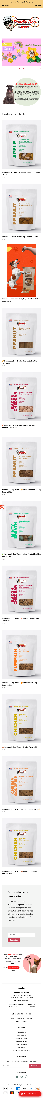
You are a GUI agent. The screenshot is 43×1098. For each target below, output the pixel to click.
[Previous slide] (14, 68)
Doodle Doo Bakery (28, 1085)
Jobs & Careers (21, 1044)
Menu (6, 5)
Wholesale (21, 1047)
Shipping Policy (21, 1038)
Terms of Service (21, 1041)
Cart (39, 5)
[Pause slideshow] (40, 68)
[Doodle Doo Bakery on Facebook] (17, 1077)
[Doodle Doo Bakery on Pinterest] (21, 1077)
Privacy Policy (21, 1032)
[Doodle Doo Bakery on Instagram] (26, 1077)
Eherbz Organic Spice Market (21, 1018)
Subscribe (13, 940)
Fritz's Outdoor (21, 1021)
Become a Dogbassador (21, 1050)
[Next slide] (29, 68)
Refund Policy (21, 1035)
